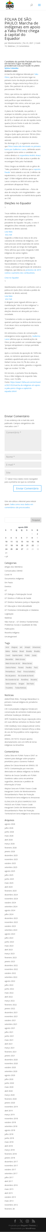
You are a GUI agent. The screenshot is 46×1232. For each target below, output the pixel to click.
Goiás (34, 655)
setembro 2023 (11, 930)
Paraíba (29, 667)
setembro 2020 (11, 1071)
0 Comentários (23, 46)
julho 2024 (9, 914)
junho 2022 (9, 989)
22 (33, 545)
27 (22, 549)
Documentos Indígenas (14, 578)
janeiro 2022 (10, 1008)
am (21, 647)
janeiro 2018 (10, 1158)
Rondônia (24, 680)
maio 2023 (9, 946)
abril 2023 (9, 949)
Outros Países (11, 667)
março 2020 (10, 1095)
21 (27, 545)
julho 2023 (9, 938)
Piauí (19, 671)
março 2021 (10, 1048)
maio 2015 (9, 1189)
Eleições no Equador (18, 203)
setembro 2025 (11, 867)
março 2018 (10, 1150)
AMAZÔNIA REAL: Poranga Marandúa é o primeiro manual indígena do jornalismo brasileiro (22, 702)
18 (11, 545)
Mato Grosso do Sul (13, 663)
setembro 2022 (11, 977)
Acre (7, 647)
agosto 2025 (10, 871)
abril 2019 (9, 1110)
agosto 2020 (10, 1075)
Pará (35, 667)
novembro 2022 (11, 969)
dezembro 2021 (11, 1012)
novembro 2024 (11, 898)
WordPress (31, 1228)
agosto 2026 (10, 824)
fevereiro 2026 (11, 847)
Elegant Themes (28, 1225)
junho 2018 (9, 1138)
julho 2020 (9, 1079)
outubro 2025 (10, 863)
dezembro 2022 (11, 965)
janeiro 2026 (10, 851)
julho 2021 (9, 1032)
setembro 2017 (11, 1173)
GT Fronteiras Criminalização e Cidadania (22, 610)
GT (6, 590)
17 (6, 545)
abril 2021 (9, 1044)
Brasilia (29, 651)
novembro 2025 (11, 859)
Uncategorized (11, 636)
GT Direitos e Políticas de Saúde (18, 598)
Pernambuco (10, 671)
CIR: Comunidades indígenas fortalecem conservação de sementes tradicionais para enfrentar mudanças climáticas (23, 712)
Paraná (20, 667)
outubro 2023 (10, 926)
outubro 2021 (10, 1020)
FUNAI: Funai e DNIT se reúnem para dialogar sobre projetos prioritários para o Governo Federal (21, 758)
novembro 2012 (11, 1205)
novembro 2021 (11, 1016)
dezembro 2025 (11, 855)
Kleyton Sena (10, 788)
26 (17, 549)
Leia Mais (9, 231)
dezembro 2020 (11, 1059)
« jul (6, 556)
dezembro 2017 (11, 1161)
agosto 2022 (10, 981)
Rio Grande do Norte (25, 676)
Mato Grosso (20, 659)
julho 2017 (9, 1177)
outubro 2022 (10, 973)
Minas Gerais (27, 663)
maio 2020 (9, 1087)
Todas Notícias (20, 688)
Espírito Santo (17, 655)
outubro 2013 (10, 1197)
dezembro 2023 (11, 918)
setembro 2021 (11, 1024)
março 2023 (10, 953)
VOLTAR (8, 235)
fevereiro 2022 (11, 1004)
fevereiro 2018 (11, 1154)
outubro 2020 (10, 1067)
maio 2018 (9, 1142)
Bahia (8, 651)
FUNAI (27, 655)
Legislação (9, 614)
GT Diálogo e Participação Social (18, 594)
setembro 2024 (11, 906)
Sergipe (21, 684)
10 (6, 541)
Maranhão (9, 659)
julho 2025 (9, 875)
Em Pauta (9, 582)
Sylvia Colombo (11, 68)
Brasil (22, 651)
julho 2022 (9, 985)
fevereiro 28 (10, 1209)
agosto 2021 (10, 1028)
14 (27, 541)
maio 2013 (9, 1201)
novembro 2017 (11, 1165)
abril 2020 (9, 1091)
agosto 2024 (10, 910)
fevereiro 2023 (11, 957)
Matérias (11, 46)
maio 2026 (9, 836)
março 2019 (10, 1114)
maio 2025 (9, 883)
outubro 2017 (10, 1169)
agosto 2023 (10, 934)
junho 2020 (9, 1083)
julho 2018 (9, 1134)
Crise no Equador (12, 277)
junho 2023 (9, 942)
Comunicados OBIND (13, 571)
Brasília (37, 651)
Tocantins (9, 688)
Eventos (8, 586)
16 (38, 541)
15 (33, 541)
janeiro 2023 (10, 961)
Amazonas (36, 647)
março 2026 (10, 843)
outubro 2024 (10, 902)
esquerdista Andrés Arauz (30, 155)
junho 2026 (9, 832)
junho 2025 (9, 879)
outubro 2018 (10, 1122)
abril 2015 (9, 1193)
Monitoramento (14, 43)
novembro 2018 (11, 1118)
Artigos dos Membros (14, 567)
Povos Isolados (29, 671)
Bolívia (14, 651)
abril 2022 (9, 997)
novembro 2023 (11, 922)
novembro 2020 (11, 1063)
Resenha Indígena (12, 632)
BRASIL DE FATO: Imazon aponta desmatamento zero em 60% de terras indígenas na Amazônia (21, 742)
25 (11, 549)
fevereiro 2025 (11, 890)
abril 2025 (9, 887)
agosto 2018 (10, 1130)
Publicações (9, 629)
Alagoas (14, 647)
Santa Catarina (11, 684)
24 (6, 549)
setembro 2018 (11, 1126)
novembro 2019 (11, 1106)
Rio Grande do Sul (12, 680)
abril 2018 (9, 1146)
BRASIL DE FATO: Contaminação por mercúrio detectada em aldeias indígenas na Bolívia (22, 768)
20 (22, 545)
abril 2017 (9, 1181)
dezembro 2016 (11, 1185)
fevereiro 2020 (11, 1099)
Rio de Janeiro (11, 676)
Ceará (8, 655)
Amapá (27, 647)
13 (22, 541)
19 (17, 545)
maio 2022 (9, 993)
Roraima (34, 680)
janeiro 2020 (10, 1102)
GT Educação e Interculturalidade (18, 606)
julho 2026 (9, 828)
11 (11, 541)
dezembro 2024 (11, 894)
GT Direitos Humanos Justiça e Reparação (22, 602)
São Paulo (30, 684)
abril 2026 (9, 839)
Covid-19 (8, 574)
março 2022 (10, 1000)
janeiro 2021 (10, 1055)
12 (17, 541)
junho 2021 (9, 1036)
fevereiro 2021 (11, 1051)
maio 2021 (9, 1040)
